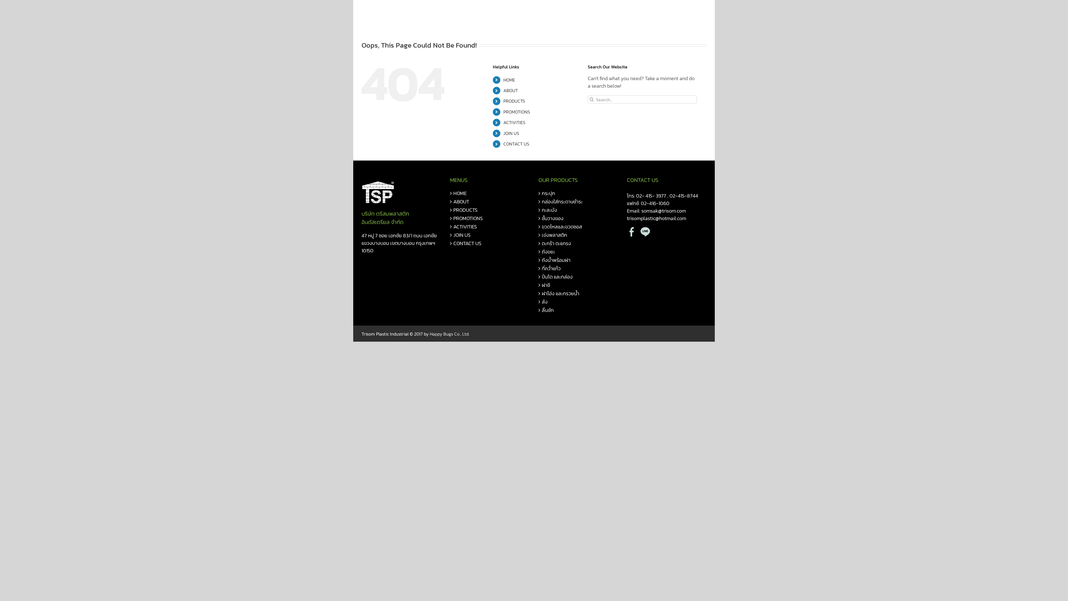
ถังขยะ (548, 251)
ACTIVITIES (514, 122)
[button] (697, 11)
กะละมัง (549, 210)
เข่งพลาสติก (554, 235)
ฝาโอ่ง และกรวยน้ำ (560, 293)
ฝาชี (546, 285)
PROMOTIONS (516, 112)
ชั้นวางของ (552, 218)
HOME (509, 80)
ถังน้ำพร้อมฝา (556, 260)
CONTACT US (516, 144)
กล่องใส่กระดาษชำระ (562, 201)
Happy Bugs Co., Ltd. (449, 334)
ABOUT (510, 90)
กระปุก (548, 193)
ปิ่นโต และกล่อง (557, 276)
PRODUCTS (514, 101)
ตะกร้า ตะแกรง (556, 243)
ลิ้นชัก (548, 310)
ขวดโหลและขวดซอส (562, 226)
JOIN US (511, 133)
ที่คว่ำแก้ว (551, 268)
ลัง (545, 301)
